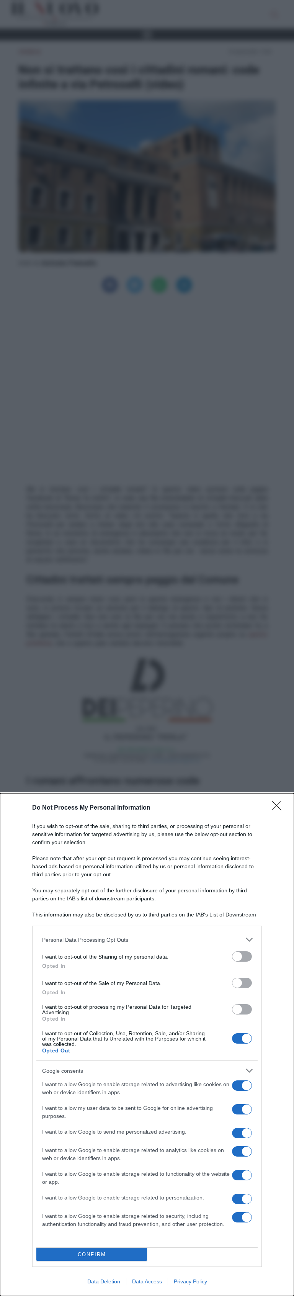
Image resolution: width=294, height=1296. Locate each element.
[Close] (279, 808)
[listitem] (147, 940)
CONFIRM (92, 1254)
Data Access (147, 1281)
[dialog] (147, 1044)
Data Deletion (103, 1281)
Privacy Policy (190, 1281)
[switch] (242, 956)
